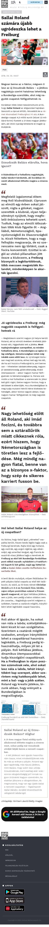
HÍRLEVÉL (9, 855)
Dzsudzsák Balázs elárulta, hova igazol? (24, 164)
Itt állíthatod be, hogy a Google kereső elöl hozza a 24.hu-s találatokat (27, 814)
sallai (14, 7)
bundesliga (35, 7)
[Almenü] (13, 2)
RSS (6, 850)
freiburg (23, 7)
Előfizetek (35, 2)
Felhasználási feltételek (16, 866)
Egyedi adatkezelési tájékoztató (20, 871)
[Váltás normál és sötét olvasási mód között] (20, 2)
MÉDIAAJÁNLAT (11, 876)
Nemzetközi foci (11, 12)
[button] (46, 7)
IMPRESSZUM (10, 860)
